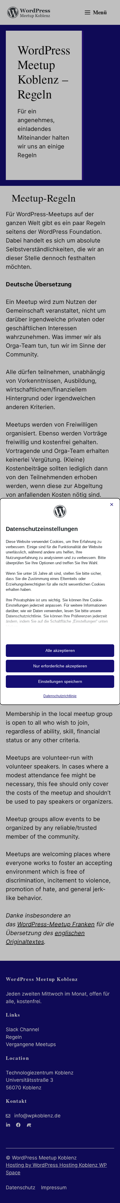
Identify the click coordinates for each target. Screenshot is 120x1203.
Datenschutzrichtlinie (60, 696)
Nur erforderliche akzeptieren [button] (60, 666)
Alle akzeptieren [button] (60, 650)
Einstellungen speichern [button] (60, 681)
